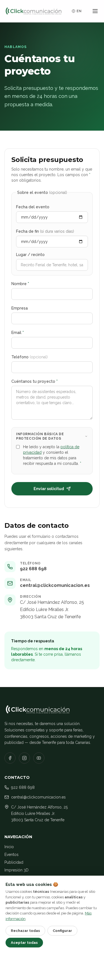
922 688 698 (33, 568)
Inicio (9, 847)
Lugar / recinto (30, 254)
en (79, 11)
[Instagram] (24, 758)
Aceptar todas (24, 943)
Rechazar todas (25, 931)
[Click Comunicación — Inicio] (33, 11)
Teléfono (29, 357)
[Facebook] (10, 758)
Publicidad (13, 862)
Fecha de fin (45, 231)
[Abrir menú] (95, 11)
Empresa (19, 308)
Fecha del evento (32, 207)
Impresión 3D (16, 870)
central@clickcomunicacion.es (55, 585)
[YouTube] (38, 758)
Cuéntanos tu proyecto (34, 381)
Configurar (62, 931)
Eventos (11, 854)
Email (17, 332)
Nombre (20, 284)
